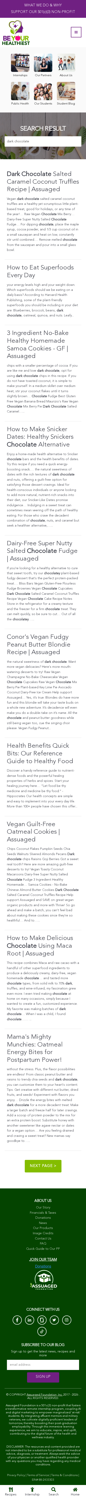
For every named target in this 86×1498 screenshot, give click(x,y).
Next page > (43, 1166)
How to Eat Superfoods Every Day (40, 272)
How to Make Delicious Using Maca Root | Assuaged (40, 946)
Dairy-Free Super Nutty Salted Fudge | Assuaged (42, 551)
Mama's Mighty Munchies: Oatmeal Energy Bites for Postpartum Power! (35, 1048)
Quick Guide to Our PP (43, 1248)
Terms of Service (38, 1475)
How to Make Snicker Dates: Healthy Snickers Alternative (40, 437)
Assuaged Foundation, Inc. (45, 1394)
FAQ (43, 1243)
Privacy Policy (16, 1475)
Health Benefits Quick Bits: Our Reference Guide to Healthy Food (40, 754)
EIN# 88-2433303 (43, 1479)
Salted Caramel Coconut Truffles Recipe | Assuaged (43, 182)
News (43, 1223)
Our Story (43, 1207)
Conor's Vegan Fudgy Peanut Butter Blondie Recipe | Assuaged (38, 645)
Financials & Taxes (43, 1212)
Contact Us (43, 1238)
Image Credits (43, 1233)
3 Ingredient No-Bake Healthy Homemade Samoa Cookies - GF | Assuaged (38, 345)
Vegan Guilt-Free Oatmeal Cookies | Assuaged (33, 832)
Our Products (43, 1228)
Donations (43, 1217)
